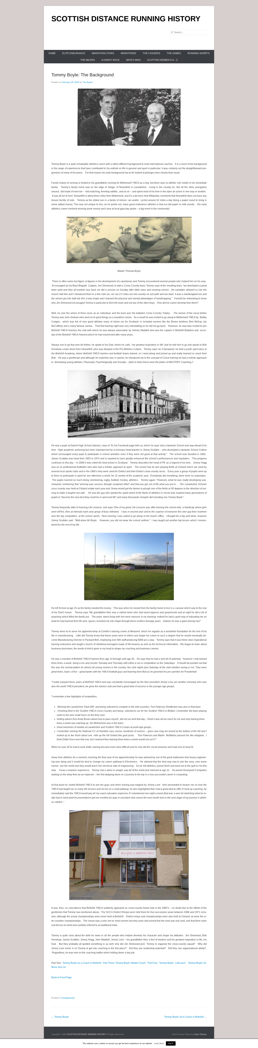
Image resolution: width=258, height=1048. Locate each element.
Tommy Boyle (60, 1017)
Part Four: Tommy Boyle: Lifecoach (167, 963)
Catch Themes (200, 1034)
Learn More (159, 1043)
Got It (170, 1043)
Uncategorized (68, 998)
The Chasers (151, 53)
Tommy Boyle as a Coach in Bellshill (82, 963)
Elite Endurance (73, 53)
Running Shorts (199, 53)
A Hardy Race (110, 60)
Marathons (128, 53)
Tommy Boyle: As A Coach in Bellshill (185, 1017)
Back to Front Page (61, 977)
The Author (88, 82)
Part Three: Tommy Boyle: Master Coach (124, 963)
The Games (174, 53)
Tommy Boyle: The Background (82, 74)
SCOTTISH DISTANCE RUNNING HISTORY (125, 18)
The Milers (87, 60)
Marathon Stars (103, 53)
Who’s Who (133, 60)
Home (52, 53)
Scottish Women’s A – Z (162, 60)
